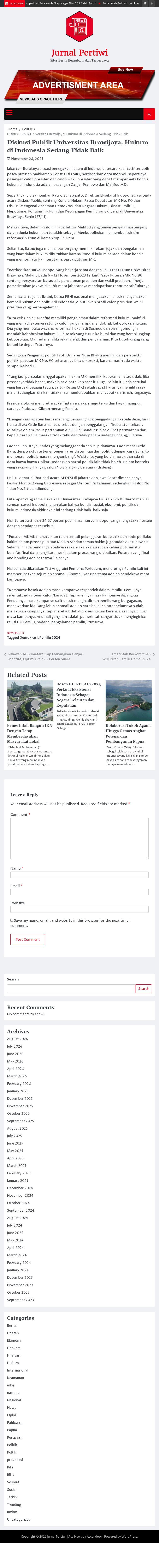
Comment (20, 814)
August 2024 (17, 1218)
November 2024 (20, 1195)
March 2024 (17, 1255)
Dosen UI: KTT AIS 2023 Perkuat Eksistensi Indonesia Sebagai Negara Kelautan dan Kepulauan (78, 695)
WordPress (129, 1537)
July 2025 (14, 1136)
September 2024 (20, 1210)
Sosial (11, 1489)
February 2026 (19, 1084)
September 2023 (20, 1300)
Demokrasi (28, 637)
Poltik (11, 1452)
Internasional (17, 1370)
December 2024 (20, 1188)
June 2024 (15, 1233)
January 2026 (18, 1091)
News (10, 633)
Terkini (12, 1497)
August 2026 (17, 1039)
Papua (12, 1430)
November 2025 (20, 1106)
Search (13, 979)
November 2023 (20, 1285)
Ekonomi (14, 1340)
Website (17, 903)
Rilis (10, 1467)
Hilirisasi (13, 1355)
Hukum (13, 1363)
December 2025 (20, 1098)
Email (16, 886)
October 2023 (18, 1292)
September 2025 (20, 1121)
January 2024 (18, 1270)
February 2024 (19, 1262)
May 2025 (15, 1151)
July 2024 (14, 1225)
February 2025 (19, 1173)
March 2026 (17, 1076)
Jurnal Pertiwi (80, 52)
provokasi (15, 1460)
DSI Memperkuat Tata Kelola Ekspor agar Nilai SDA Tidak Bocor (48, 3)
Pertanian (15, 1437)
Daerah (13, 1333)
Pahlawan (15, 1422)
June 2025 (15, 1143)
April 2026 (15, 1069)
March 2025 (16, 1166)
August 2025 (17, 1128)
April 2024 (15, 1248)
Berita (12, 1325)
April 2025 (15, 1158)
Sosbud (13, 1482)
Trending (14, 1504)
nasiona (13, 1393)
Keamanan (15, 1378)
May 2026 (15, 1061)
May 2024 (15, 1240)
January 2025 (17, 1180)
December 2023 (20, 1277)
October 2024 (18, 1203)
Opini (11, 1415)
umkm (12, 1512)
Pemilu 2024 (49, 637)
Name (16, 868)
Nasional (14, 1400)
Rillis (10, 1475)
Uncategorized (18, 1519)
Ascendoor (94, 1537)
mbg (10, 1385)
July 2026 (14, 1046)
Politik (19, 633)
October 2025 (18, 1113)
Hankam (13, 1348)
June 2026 (15, 1054)
